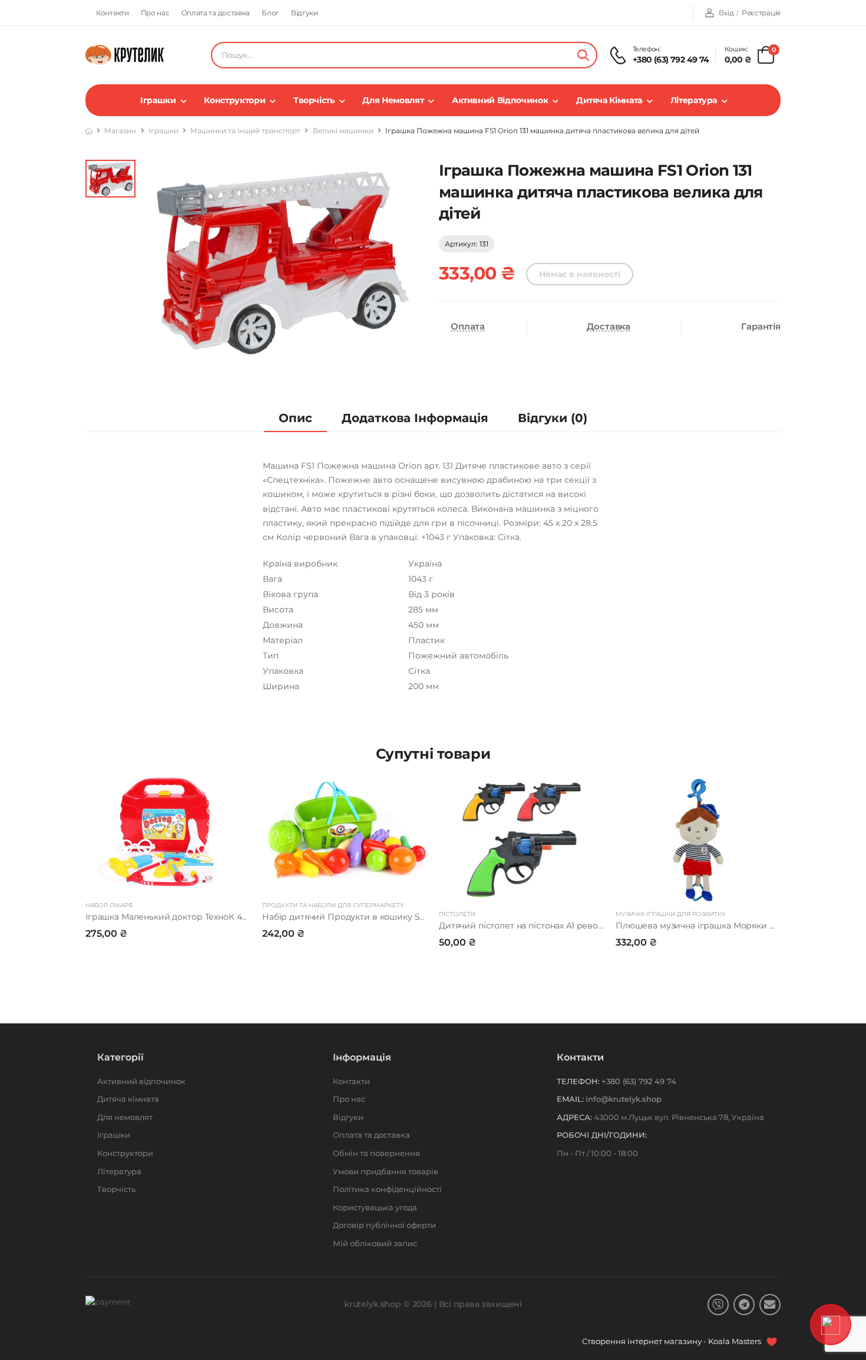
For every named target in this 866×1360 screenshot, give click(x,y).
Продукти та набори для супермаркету (333, 905)
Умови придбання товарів (385, 1171)
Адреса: (574, 1117)
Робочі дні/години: (602, 1135)
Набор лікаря (109, 905)
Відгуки (304, 12)
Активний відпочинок (500, 100)
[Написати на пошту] (770, 1304)
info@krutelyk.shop (624, 1099)
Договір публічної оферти (384, 1225)
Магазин (120, 130)
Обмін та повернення (376, 1153)
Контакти (112, 12)
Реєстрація (761, 12)
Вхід (726, 12)
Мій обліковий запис (375, 1243)
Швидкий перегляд (168, 879)
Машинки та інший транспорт (245, 130)
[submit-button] (583, 55)
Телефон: (578, 1081)
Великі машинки (343, 130)
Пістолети (457, 914)
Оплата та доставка (215, 12)
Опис (295, 418)
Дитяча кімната (609, 100)
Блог (270, 12)
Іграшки (158, 100)
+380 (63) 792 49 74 (671, 59)
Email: (570, 1099)
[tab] (295, 418)
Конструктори (234, 100)
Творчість (314, 100)
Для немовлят (393, 100)
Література (694, 100)
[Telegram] (744, 1304)
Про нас (155, 12)
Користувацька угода (375, 1207)
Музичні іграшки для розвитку (671, 914)
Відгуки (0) (552, 418)
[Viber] (718, 1304)
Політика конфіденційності (387, 1189)
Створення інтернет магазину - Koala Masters (672, 1341)
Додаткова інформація (415, 418)
